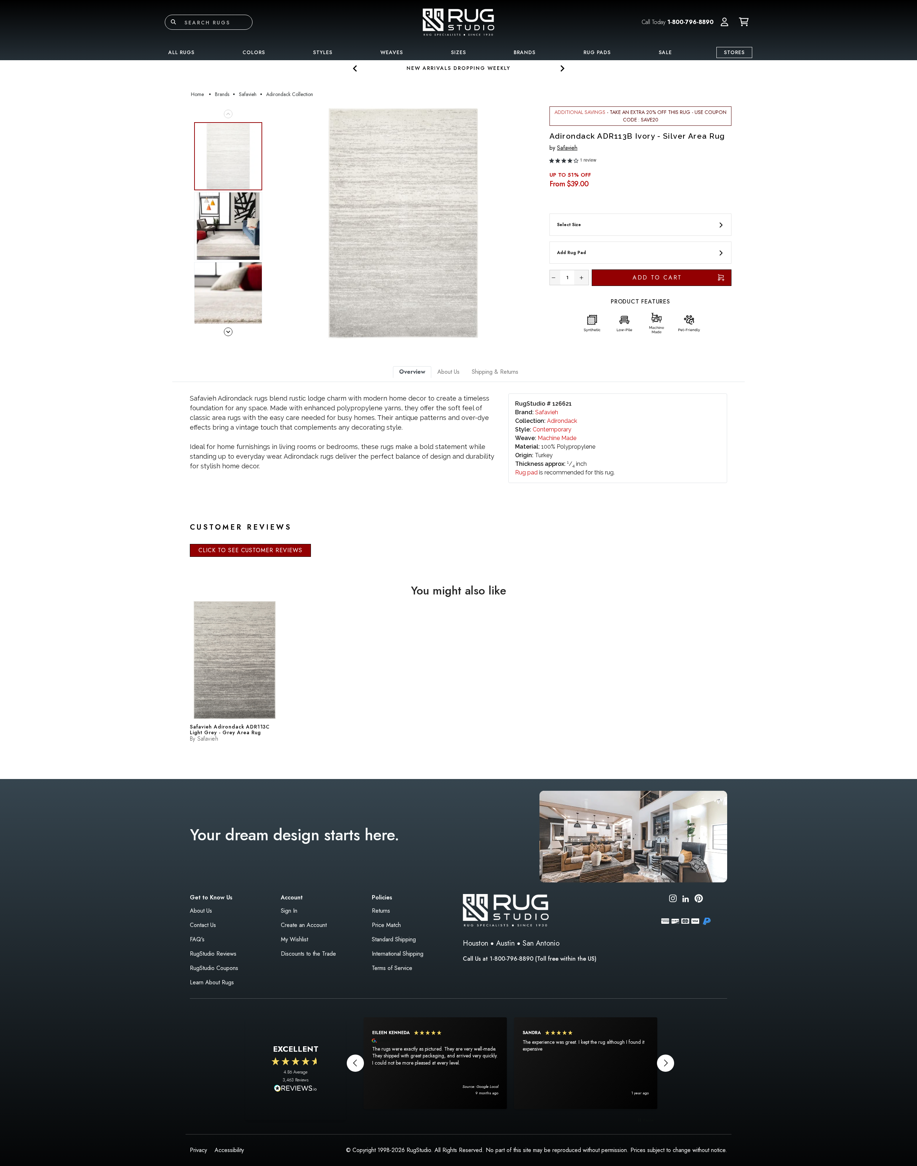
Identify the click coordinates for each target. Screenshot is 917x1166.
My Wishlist (294, 939)
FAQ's (197, 939)
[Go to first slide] (562, 68)
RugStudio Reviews (213, 954)
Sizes (458, 52)
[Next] (531, 223)
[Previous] (275, 223)
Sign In (289, 911)
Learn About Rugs (212, 982)
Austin (505, 943)
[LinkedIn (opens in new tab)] (685, 898)
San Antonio (541, 943)
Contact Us (203, 925)
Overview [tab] (412, 372)
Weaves (391, 52)
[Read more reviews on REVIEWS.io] (295, 1089)
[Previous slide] (355, 68)
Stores (734, 52)
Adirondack (562, 420)
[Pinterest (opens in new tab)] (699, 899)
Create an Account (304, 925)
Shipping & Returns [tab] (495, 372)
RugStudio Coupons (214, 968)
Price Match (386, 925)
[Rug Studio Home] (458, 22)
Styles (322, 52)
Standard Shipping (394, 939)
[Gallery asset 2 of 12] (228, 226)
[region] (510, 1063)
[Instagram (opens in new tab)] (673, 899)
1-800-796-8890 (690, 22)
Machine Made (557, 438)
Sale (665, 52)
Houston (475, 943)
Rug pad (526, 472)
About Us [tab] (448, 372)
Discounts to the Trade (308, 954)
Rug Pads (597, 52)
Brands (525, 52)
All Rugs (181, 52)
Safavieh (567, 148)
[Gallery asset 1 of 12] (403, 222)
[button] (724, 22)
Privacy (198, 1150)
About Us (201, 911)
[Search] (173, 22)
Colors (254, 52)
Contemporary (552, 429)
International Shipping (397, 954)
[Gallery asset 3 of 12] (228, 296)
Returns (381, 911)
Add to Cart (657, 277)
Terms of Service (392, 968)
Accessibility (229, 1150)
